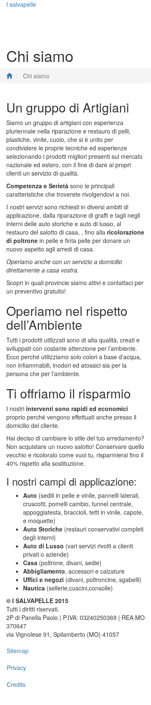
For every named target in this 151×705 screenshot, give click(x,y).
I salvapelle (21, 4)
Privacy (16, 667)
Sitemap (18, 650)
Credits (16, 684)
